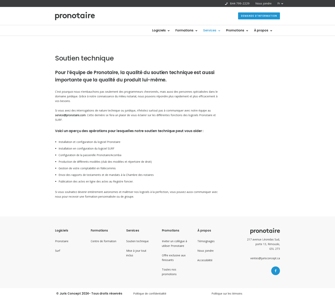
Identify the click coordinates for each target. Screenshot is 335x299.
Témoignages (206, 241)
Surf (57, 250)
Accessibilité (204, 260)
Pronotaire (61, 241)
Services (209, 30)
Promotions (235, 30)
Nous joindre (263, 3)
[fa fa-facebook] (275, 270)
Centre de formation (103, 241)
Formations (184, 30)
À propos (261, 30)
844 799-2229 (240, 3)
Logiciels (159, 30)
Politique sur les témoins (227, 293)
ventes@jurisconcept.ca (265, 258)
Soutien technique (137, 241)
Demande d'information (259, 15)
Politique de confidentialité (149, 293)
